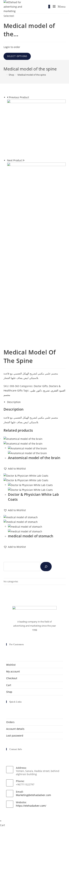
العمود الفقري (58, 390)
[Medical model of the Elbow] (36, 191)
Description (14, 402)
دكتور (39, 390)
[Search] (46, 566)
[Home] (4, 74)
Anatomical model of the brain (34, 457)
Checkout (11, 678)
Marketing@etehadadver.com (33, 795)
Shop (9, 691)
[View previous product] (7, 97)
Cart (8, 685)
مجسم (7, 395)
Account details (15, 728)
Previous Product (19, 97)
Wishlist (11, 664)
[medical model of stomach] (36, 128)
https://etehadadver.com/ (31, 805)
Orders (10, 722)
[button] (15, 468)
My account (13, 671)
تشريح (46, 390)
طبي (32, 390)
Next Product (14, 160)
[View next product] (23, 160)
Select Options (17, 56)
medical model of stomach (30, 536)
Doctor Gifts (41, 386)
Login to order (12, 47)
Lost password (14, 735)
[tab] (36, 402)
